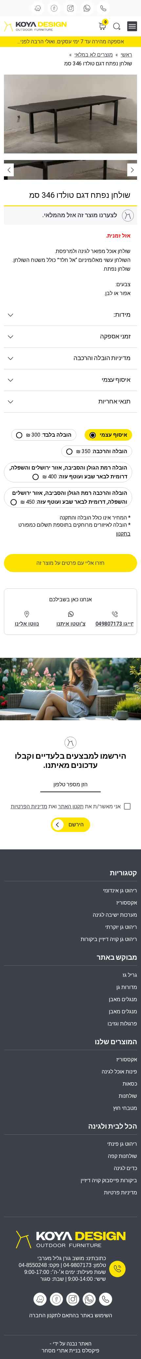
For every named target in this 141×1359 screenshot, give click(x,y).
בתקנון (123, 534)
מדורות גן (126, 987)
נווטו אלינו (27, 624)
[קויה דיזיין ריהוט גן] (70, 1239)
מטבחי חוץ (125, 1108)
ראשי (126, 55)
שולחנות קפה (122, 1156)
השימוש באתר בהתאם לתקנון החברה (70, 1315)
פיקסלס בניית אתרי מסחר (70, 1350)
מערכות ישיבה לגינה (115, 915)
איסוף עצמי (116, 380)
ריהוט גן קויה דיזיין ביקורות (109, 939)
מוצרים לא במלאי (93, 55)
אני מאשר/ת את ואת (66, 806)
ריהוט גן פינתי (122, 1144)
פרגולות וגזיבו (122, 1024)
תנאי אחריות (114, 402)
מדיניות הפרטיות (29, 806)
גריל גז (130, 975)
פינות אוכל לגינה (119, 1072)
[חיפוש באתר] (117, 26)
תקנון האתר (71, 806)
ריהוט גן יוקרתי (121, 927)
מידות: (122, 315)
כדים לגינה (125, 1168)
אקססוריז (126, 1059)
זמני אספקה (115, 337)
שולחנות (128, 1096)
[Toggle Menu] (134, 26)
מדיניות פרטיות (120, 1192)
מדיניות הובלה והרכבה (102, 358)
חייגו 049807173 (114, 624)
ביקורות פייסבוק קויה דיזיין (109, 1180)
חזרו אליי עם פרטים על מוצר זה (70, 563)
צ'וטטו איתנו (71, 624)
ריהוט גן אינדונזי (120, 890)
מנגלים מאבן (123, 999)
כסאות (130, 1084)
